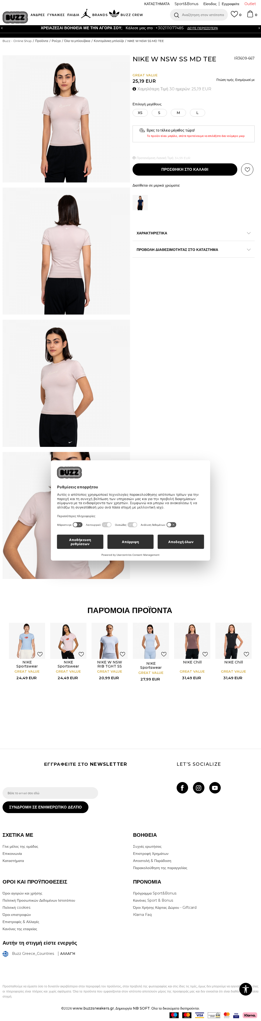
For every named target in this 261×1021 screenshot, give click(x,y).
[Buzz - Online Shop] (15, 17)
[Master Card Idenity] (227, 1015)
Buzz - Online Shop (17, 41)
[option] (27, 674)
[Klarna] (250, 1015)
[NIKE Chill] (192, 641)
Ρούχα (56, 41)
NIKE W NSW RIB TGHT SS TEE (109, 666)
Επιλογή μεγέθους (147, 104)
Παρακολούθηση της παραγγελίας (160, 868)
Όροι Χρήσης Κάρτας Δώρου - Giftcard (165, 907)
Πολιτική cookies (16, 907)
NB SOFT (141, 1008)
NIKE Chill (192, 662)
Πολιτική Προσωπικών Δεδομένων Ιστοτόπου (39, 900)
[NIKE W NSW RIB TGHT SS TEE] (110, 641)
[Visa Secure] (236, 1015)
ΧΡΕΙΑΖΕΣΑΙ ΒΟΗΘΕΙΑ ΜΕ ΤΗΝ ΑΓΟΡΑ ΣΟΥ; (76, 27)
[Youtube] (215, 787)
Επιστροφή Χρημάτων (150, 853)
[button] (199, 15)
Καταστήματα (13, 860)
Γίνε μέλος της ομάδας (20, 846)
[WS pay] (214, 1015)
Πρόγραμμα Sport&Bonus (154, 893)
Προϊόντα (41, 41)
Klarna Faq (142, 914)
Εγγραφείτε (230, 4)
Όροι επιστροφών (17, 914)
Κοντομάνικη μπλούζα (109, 41)
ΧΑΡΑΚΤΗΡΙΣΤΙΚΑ (152, 233)
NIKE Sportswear (27, 664)
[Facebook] (182, 787)
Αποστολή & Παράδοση (152, 860)
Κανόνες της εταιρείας (20, 929)
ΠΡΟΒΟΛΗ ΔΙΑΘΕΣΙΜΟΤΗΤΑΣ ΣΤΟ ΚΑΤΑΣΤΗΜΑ (177, 249)
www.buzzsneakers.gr (93, 1008)
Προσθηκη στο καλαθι (184, 169)
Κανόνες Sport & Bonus (153, 900)
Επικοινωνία (12, 853)
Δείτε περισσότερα (197, 28)
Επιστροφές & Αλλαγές (21, 921)
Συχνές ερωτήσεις (147, 846)
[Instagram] (198, 787)
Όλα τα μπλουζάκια (77, 41)
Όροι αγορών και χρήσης (22, 893)
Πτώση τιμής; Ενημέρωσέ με (235, 80)
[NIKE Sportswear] (27, 641)
